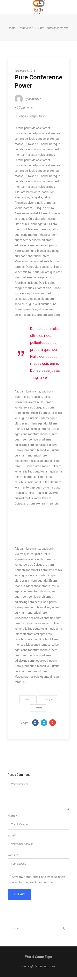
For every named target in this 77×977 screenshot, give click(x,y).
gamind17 (34, 99)
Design (21, 116)
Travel (42, 116)
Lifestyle (32, 116)
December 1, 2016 (25, 70)
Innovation (26, 28)
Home (11, 28)
